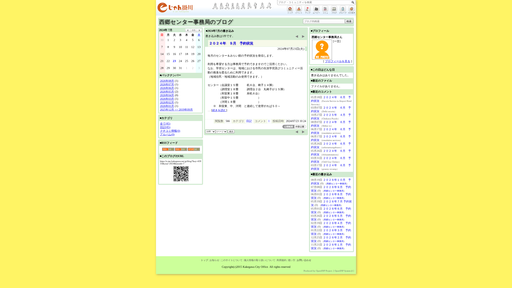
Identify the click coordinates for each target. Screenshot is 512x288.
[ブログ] (334, 9)
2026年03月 (167, 98)
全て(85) (165, 123)
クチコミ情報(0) (170, 130)
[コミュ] (325, 9)
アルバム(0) (167, 134)
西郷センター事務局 (336, 183)
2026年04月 (167, 95)
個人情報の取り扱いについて (259, 260)
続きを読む (219, 110)
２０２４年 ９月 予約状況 (231, 43)
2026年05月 (167, 91)
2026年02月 (167, 102)
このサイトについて (231, 260)
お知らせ (214, 260)
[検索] (352, 2)
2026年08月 (167, 80)
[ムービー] (316, 9)
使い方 (291, 260)
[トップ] (290, 9)
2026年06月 (167, 88)
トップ (204, 260)
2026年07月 (167, 84)
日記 (249, 121)
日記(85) (165, 127)
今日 (193, 30)
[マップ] (308, 9)
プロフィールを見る (337, 61)
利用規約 (281, 260)
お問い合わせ (304, 260)
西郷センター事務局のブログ (196, 22)
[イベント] (299, 9)
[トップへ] (184, 8)
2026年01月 (167, 106)
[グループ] (343, 9)
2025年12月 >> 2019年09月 (176, 109)
